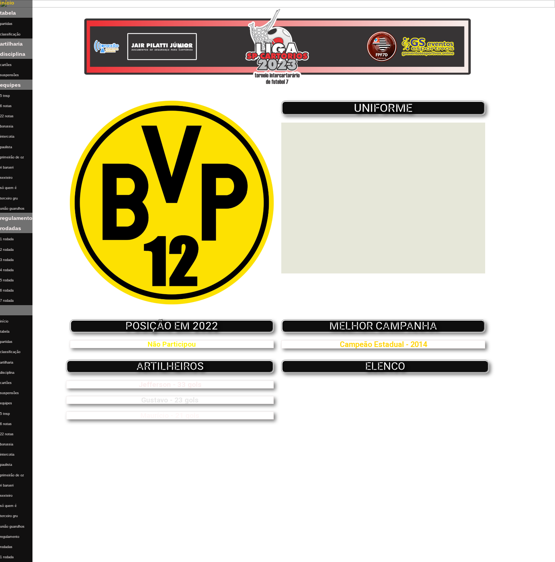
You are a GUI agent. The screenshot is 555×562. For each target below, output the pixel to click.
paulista (6, 147)
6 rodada (7, 290)
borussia (6, 126)
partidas (6, 24)
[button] (16, 310)
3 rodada (7, 260)
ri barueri (7, 167)
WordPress (122, 552)
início (4, 321)
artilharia (11, 44)
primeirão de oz (12, 157)
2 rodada (7, 250)
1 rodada (7, 239)
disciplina (12, 54)
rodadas (10, 228)
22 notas (7, 116)
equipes (10, 85)
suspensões (9, 75)
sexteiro (6, 178)
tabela (8, 13)
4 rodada (7, 270)
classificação (10, 34)
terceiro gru (9, 198)
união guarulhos (12, 208)
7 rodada (7, 300)
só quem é (8, 188)
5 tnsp (5, 96)
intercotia (7, 136)
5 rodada (7, 280)
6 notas (6, 106)
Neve (69, 552)
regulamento (16, 218)
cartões (6, 65)
